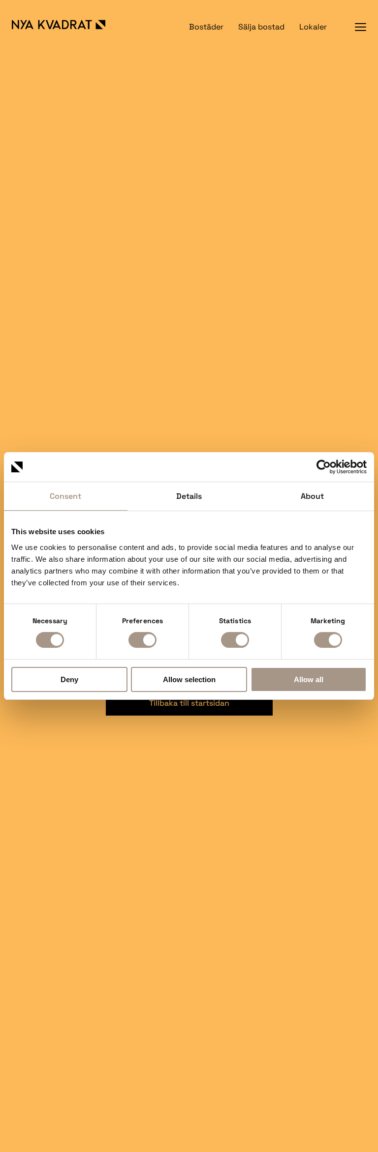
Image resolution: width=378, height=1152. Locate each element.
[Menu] (360, 27)
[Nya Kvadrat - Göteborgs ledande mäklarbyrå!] (69, 24)
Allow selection (189, 679)
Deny (69, 679)
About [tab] (312, 496)
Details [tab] (189, 496)
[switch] (142, 640)
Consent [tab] (65, 496)
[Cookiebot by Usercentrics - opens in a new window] (324, 467)
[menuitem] (206, 27)
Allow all (308, 679)
